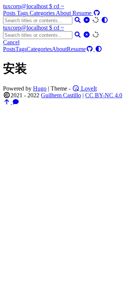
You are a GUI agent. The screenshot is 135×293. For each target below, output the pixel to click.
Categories (43, 13)
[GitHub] (96, 13)
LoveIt (88, 88)
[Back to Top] (7, 102)
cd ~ (33, 6)
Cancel (11, 42)
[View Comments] (16, 102)
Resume (82, 13)
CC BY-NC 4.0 (103, 95)
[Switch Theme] (104, 20)
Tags (23, 13)
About (64, 13)
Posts (10, 13)
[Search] (77, 20)
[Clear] (86, 20)
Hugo (39, 88)
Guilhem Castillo (61, 95)
